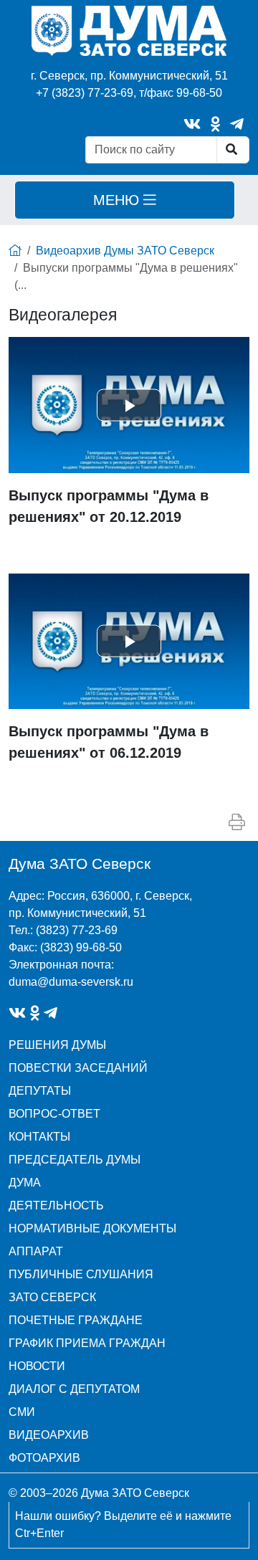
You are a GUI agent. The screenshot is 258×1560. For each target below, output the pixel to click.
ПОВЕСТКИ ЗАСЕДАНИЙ (78, 1068)
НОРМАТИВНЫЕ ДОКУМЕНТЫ (92, 1228)
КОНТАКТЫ (39, 1137)
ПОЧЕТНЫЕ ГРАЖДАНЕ (76, 1320)
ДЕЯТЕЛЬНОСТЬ (56, 1205)
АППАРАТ (36, 1251)
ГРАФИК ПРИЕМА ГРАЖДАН (87, 1343)
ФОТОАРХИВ (44, 1458)
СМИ (22, 1412)
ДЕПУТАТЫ (40, 1091)
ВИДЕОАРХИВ (49, 1435)
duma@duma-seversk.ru (71, 982)
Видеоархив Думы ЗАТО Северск (125, 250)
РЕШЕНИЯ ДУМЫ (57, 1045)
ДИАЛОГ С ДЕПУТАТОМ (74, 1389)
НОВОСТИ (37, 1366)
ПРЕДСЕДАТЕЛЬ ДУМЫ (74, 1160)
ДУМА (25, 1182)
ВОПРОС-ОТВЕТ (54, 1114)
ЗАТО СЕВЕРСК (52, 1297)
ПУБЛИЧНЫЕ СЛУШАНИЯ (81, 1274)
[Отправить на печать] (236, 822)
